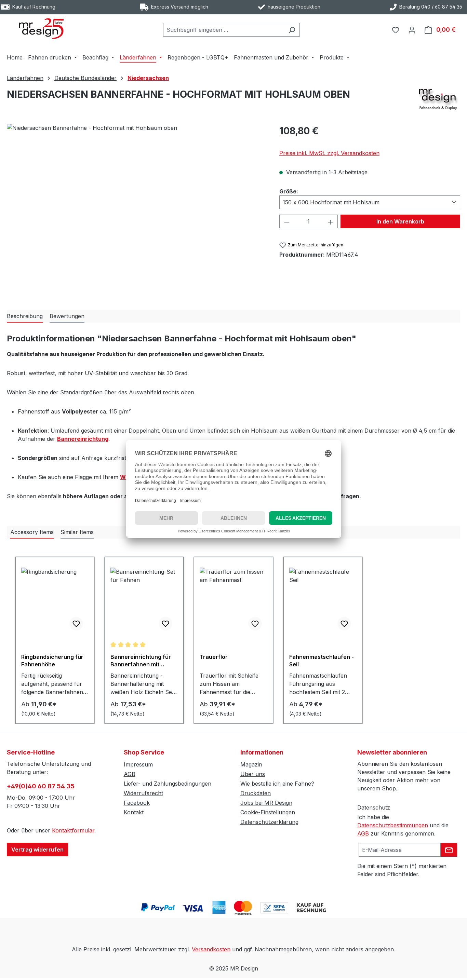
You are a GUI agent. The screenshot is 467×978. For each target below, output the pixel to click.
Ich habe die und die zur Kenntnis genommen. (403, 825)
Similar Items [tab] (77, 532)
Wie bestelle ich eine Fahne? (277, 783)
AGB (129, 774)
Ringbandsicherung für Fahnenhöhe (52, 660)
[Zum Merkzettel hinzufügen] (76, 623)
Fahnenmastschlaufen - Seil (321, 660)
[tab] (25, 316)
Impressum (138, 764)
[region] (136, 197)
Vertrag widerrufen (37, 849)
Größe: (288, 191)
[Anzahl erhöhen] (330, 221)
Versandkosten (211, 949)
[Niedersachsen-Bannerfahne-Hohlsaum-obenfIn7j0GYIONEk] (136, 197)
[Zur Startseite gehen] (41, 28)
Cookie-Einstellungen (267, 812)
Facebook (137, 802)
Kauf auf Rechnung (32, 7)
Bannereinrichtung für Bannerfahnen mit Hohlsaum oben (140, 660)
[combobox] (223, 30)
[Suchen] (292, 30)
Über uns (252, 774)
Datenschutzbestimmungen (392, 825)
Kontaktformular (73, 830)
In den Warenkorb (400, 221)
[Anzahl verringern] (286, 221)
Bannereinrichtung (82, 438)
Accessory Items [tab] (32, 532)
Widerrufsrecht (143, 793)
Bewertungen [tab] (67, 316)
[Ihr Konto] (412, 30)
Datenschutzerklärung (269, 821)
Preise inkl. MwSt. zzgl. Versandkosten (329, 153)
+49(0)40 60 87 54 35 (41, 786)
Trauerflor (214, 656)
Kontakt (134, 812)
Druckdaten (255, 793)
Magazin (251, 764)
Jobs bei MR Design (266, 802)
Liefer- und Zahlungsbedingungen (167, 783)
